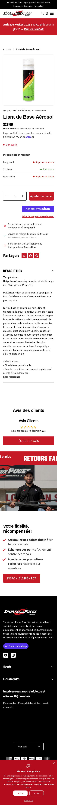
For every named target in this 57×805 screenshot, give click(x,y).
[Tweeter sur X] (24, 255)
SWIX (13, 110)
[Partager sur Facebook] (30, 255)
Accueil (7, 49)
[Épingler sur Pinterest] (36, 255)
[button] (46, 13)
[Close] (54, 762)
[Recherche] (42, 13)
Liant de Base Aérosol (28, 49)
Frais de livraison (11, 128)
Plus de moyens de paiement (38, 216)
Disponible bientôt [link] (21, 578)
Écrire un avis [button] (28, 441)
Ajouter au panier (41, 196)
